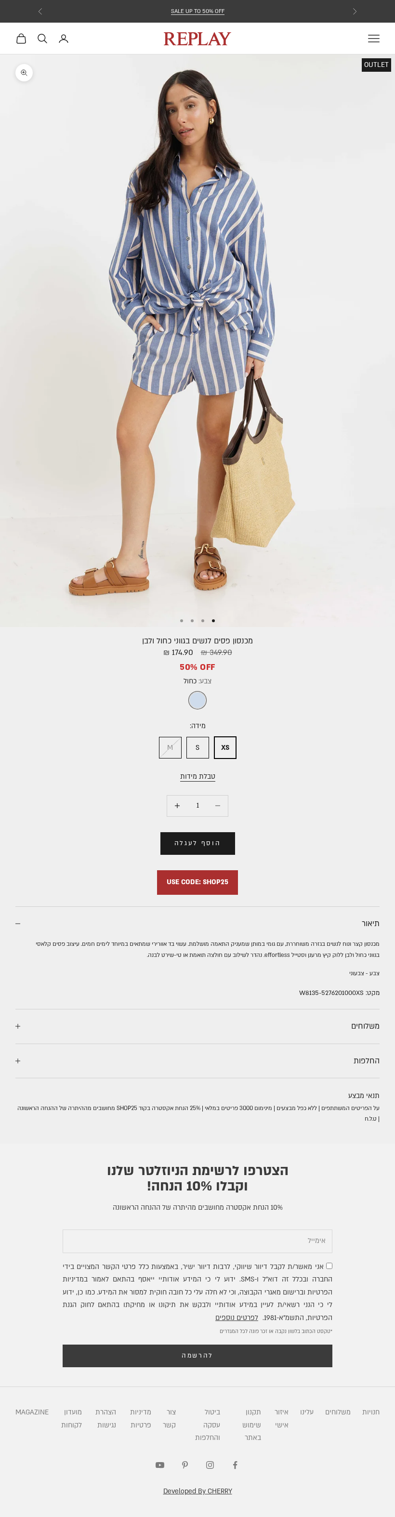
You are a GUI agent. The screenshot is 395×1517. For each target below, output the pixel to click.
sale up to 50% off (197, 11)
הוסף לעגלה (197, 843)
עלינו (307, 1412)
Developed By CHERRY (197, 1491)
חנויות (371, 1412)
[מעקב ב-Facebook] (235, 1465)
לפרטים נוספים (236, 1317)
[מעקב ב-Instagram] (210, 1465)
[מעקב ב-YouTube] (160, 1465)
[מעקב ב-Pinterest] (185, 1465)
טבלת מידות (197, 776)
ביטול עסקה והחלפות (207, 1425)
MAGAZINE (32, 1412)
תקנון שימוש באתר (251, 1425)
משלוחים (338, 1412)
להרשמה (197, 1355)
